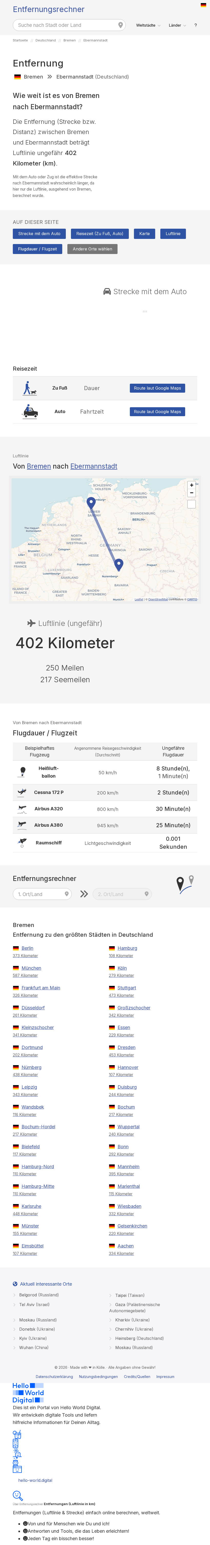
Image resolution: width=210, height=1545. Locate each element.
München (31, 968)
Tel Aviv (34, 1304)
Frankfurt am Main (41, 987)
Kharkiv (132, 1319)
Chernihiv (133, 1329)
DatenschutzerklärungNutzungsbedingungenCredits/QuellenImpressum (105, 1376)
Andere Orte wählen (92, 248)
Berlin (27, 948)
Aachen (126, 1246)
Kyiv (32, 1338)
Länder (175, 25)
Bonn (123, 1146)
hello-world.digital (35, 1480)
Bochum (126, 1107)
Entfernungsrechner (49, 9)
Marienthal (129, 1186)
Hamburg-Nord (38, 1166)
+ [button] (191, 485)
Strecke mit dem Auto (39, 233)
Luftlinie (173, 233)
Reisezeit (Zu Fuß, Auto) (99, 233)
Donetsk (36, 1329)
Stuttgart (127, 987)
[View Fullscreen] (191, 504)
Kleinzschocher (38, 1027)
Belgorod (38, 1294)
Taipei (129, 1295)
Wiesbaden (129, 1206)
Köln (122, 968)
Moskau (37, 1319)
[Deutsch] (203, 5)
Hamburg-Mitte (38, 1186)
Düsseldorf (33, 1007)
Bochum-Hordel (38, 1126)
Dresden (126, 1047)
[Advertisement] (153, 121)
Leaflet (139, 599)
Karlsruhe (31, 1206)
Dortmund (32, 1047)
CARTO (192, 599)
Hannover (128, 1067)
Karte (144, 233)
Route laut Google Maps (157, 388)
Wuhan (33, 1347)
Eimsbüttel (33, 1246)
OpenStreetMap (158, 599)
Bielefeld (31, 1146)
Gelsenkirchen (132, 1226)
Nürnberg (31, 1067)
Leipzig (29, 1087)
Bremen (39, 466)
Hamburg (127, 948)
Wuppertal (129, 1126)
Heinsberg (139, 1338)
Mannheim (129, 1166)
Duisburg (127, 1087)
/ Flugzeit (37, 248)
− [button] (191, 493)
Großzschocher (134, 1007)
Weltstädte (145, 25)
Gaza (134, 1307)
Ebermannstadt (93, 466)
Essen (124, 1027)
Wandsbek (33, 1107)
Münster (30, 1226)
